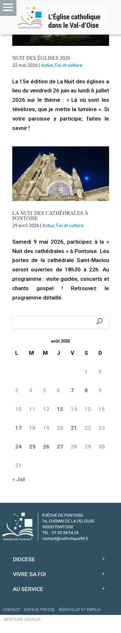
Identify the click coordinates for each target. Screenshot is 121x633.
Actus (47, 65)
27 (60, 446)
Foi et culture (68, 65)
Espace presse (39, 609)
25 (32, 446)
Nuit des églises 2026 (41, 58)
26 (46, 446)
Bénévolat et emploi (80, 609)
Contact (11, 609)
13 (60, 409)
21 (74, 428)
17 (18, 428)
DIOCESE (24, 559)
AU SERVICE (28, 589)
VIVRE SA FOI (29, 574)
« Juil (18, 479)
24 (18, 446)
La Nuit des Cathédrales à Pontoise (50, 215)
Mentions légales (22, 619)
